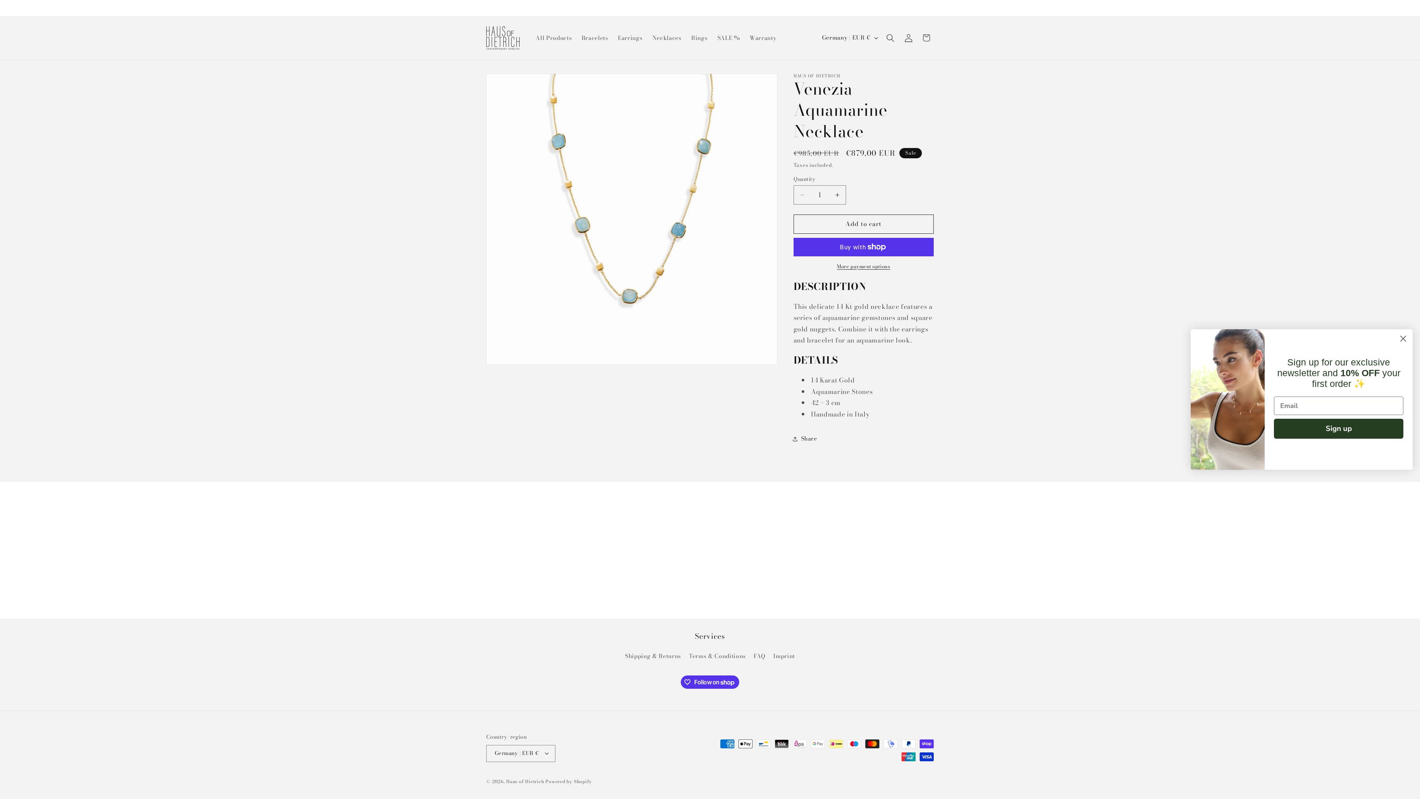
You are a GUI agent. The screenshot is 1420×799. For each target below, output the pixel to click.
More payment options (863, 266)
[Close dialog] (1403, 338)
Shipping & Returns (653, 656)
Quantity (805, 179)
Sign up (1339, 429)
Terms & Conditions (717, 656)
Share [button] (809, 438)
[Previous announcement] (488, 8)
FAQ (759, 656)
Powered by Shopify (568, 781)
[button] (890, 38)
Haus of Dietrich (525, 781)
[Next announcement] (932, 8)
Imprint (784, 656)
